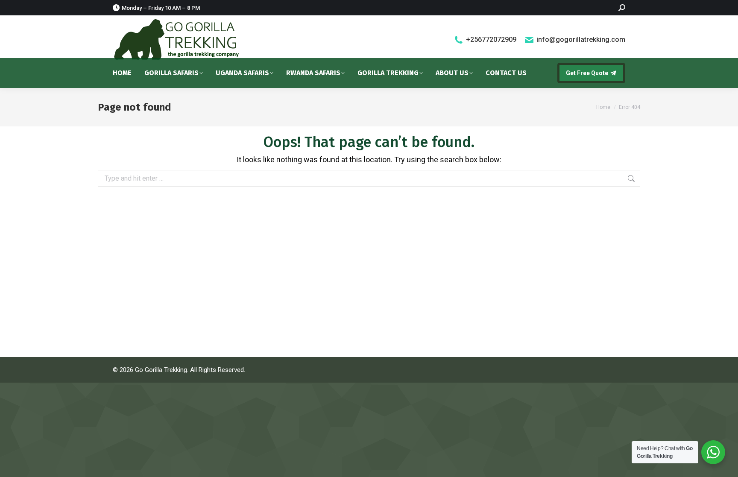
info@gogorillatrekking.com (580, 39)
